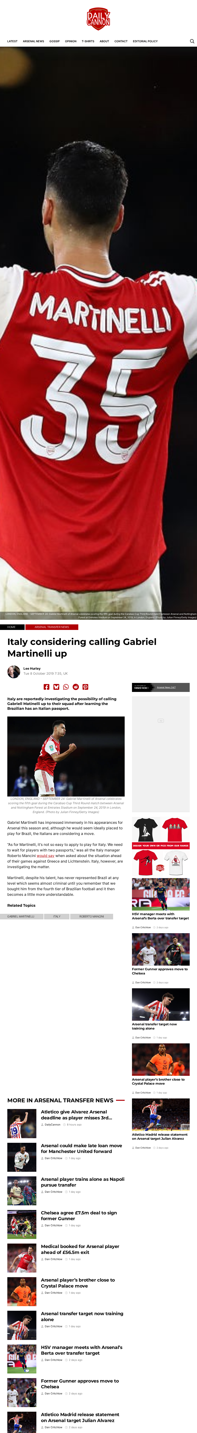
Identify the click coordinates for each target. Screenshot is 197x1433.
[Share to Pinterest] (85, 687)
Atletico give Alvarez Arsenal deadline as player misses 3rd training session (74, 1117)
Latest (12, 41)
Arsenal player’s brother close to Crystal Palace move (78, 1283)
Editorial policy (145, 41)
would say (45, 855)
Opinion (70, 41)
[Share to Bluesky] (56, 687)
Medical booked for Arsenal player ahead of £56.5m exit (80, 1249)
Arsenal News (33, 41)
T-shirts (88, 41)
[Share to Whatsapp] (66, 687)
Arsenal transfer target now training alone (154, 1026)
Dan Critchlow (53, 1158)
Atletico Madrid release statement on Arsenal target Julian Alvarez (80, 1417)
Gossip (54, 41)
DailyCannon (52, 1124)
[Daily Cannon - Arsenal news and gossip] (98, 19)
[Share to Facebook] (46, 687)
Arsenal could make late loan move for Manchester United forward (81, 1148)
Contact (121, 41)
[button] (192, 41)
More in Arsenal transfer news (60, 1100)
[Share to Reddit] (76, 687)
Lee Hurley (32, 668)
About (104, 41)
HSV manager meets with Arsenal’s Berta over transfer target (81, 1350)
